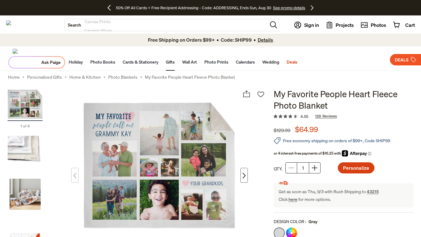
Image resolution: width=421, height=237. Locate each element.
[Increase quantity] (314, 167)
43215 (373, 191)
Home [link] (14, 77)
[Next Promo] (312, 7)
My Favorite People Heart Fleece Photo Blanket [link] (190, 77)
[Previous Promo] (111, 7)
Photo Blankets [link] (122, 77)
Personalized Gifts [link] (44, 77)
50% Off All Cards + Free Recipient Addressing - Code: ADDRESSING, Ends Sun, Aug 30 (193, 7)
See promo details (289, 7)
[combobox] (166, 25)
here (292, 199)
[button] (273, 24)
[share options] (246, 93)
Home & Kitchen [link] (85, 77)
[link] (344, 117)
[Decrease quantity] (291, 167)
